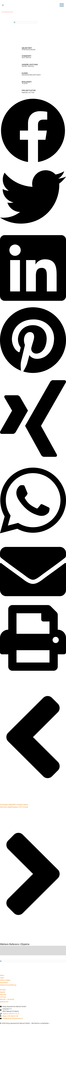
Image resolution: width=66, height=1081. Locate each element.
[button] (33, 131)
